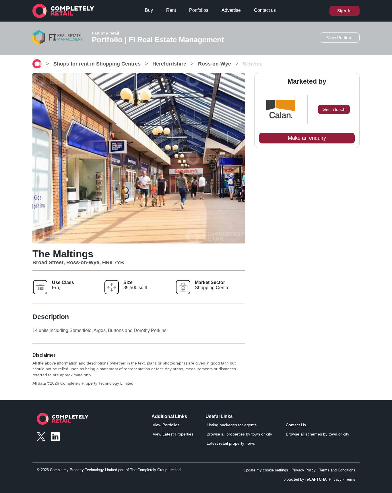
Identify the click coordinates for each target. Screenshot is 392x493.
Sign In (344, 10)
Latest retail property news (231, 443)
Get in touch (334, 109)
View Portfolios (166, 425)
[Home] (37, 63)
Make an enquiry (307, 138)
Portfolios (198, 10)
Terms (350, 479)
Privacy (335, 479)
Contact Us (296, 425)
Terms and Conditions (337, 470)
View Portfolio (339, 37)
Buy (149, 10)
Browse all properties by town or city (239, 434)
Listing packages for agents (232, 425)
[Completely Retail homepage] (62, 420)
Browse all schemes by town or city (317, 434)
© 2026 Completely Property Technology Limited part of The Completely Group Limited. (109, 470)
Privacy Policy (304, 470)
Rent (171, 10)
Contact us (265, 10)
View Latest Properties (173, 434)
